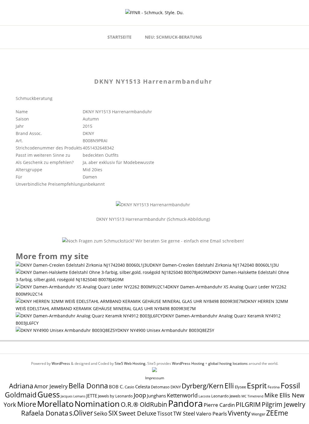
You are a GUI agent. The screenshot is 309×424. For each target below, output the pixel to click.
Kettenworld (182, 395)
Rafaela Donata (44, 413)
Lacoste (204, 396)
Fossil (290, 385)
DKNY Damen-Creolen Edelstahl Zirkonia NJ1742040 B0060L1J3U (214, 265)
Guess (48, 394)
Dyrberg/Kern (203, 385)
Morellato (55, 403)
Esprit (257, 385)
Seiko (100, 413)
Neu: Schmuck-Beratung (173, 37)
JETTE (91, 396)
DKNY (175, 387)
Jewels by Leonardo (115, 396)
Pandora (185, 403)
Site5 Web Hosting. (130, 363)
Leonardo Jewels (226, 396)
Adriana (21, 385)
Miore (26, 404)
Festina (274, 387)
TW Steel (184, 413)
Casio (129, 387)
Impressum (154, 378)
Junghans (156, 396)
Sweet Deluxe (137, 413)
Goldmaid (21, 395)
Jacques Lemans (73, 396)
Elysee (240, 387)
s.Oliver (81, 413)
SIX (113, 413)
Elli (229, 385)
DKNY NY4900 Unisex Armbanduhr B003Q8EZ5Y (165, 330)
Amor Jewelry (51, 386)
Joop (140, 395)
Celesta (142, 387)
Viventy (239, 413)
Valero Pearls (211, 413)
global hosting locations (228, 363)
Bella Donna (88, 385)
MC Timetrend (252, 396)
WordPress (61, 363)
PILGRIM (248, 404)
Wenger (258, 414)
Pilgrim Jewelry (283, 404)
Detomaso (160, 387)
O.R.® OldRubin (144, 404)
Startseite (119, 37)
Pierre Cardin (219, 404)
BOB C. (116, 387)
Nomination (97, 403)
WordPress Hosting (188, 363)
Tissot (164, 413)
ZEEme (277, 413)
